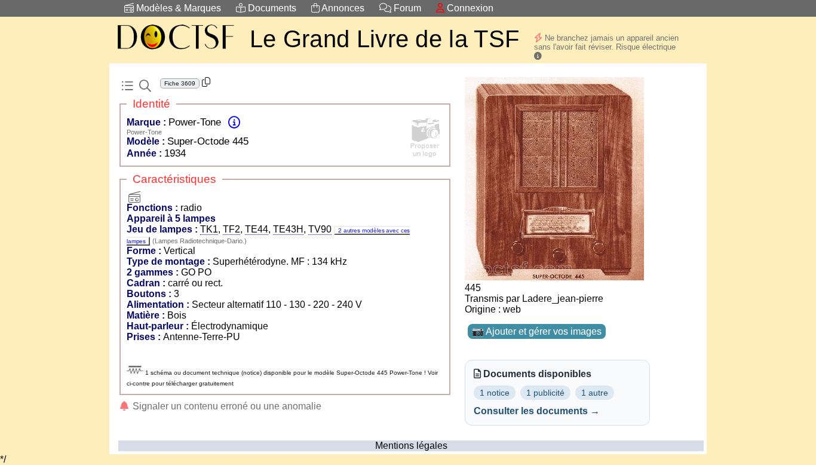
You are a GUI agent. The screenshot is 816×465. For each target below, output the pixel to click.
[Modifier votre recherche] (145, 86)
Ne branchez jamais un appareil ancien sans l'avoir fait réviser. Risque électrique (606, 42)
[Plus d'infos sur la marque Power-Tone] (234, 122)
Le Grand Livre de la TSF (384, 39)
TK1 (209, 229)
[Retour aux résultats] (127, 86)
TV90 (320, 229)
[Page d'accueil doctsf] (175, 51)
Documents (271, 8)
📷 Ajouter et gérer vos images (537, 331)
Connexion (468, 8)
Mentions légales (411, 445)
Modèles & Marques (177, 8)
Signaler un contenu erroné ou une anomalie (225, 406)
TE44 (256, 229)
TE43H (288, 229)
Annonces (342, 8)
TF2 (231, 229)
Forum (406, 8)
